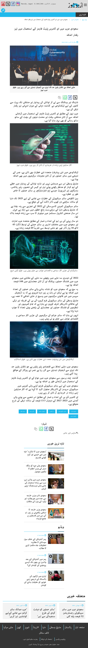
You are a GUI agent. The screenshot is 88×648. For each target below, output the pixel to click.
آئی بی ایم (32, 411)
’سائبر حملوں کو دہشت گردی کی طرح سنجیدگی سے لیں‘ (44, 613)
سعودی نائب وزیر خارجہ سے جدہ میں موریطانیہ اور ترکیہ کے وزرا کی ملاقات (35, 498)
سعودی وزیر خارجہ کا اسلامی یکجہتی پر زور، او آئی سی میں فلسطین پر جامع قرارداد (35, 514)
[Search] (3, 10)
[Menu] (85, 5)
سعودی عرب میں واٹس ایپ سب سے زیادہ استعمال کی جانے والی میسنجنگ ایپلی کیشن (35, 484)
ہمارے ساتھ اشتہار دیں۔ (30, 639)
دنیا (44, 627)
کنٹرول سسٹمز (42, 411)
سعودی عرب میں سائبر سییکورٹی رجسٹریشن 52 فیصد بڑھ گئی (72, 613)
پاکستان (68, 627)
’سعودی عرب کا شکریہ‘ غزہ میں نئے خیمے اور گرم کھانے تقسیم (35, 454)
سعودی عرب (75, 19)
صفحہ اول (80, 627)
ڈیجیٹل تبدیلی (73, 416)
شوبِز (27, 627)
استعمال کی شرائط (46, 639)
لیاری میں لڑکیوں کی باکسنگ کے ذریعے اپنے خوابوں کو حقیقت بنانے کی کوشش (35, 581)
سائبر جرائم (23, 411)
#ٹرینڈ (36, 627)
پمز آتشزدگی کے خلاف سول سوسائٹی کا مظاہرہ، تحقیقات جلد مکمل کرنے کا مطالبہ (35, 544)
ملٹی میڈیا (8, 627)
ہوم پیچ (84, 19)
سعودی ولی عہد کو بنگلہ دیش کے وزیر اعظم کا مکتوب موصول (36, 468)
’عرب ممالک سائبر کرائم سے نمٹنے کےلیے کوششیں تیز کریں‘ (16, 613)
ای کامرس (52, 411)
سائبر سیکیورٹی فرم (62, 411)
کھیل (19, 627)
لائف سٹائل (44, 633)
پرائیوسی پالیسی (60, 639)
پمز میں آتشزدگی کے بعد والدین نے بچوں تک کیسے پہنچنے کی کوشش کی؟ (35, 562)
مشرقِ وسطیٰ (55, 627)
